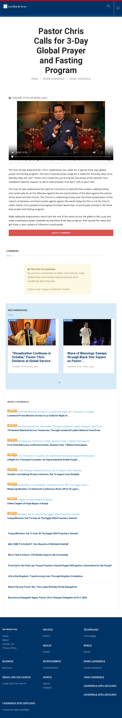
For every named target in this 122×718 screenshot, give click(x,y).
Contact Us (8, 643)
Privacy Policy (9, 647)
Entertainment (52, 661)
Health (47, 645)
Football (47, 687)
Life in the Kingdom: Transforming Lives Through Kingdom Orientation (45, 576)
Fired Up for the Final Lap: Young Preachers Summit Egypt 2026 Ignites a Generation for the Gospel (60, 565)
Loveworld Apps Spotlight (100, 686)
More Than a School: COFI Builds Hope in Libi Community (38, 555)
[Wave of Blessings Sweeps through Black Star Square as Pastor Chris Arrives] (87, 334)
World (88, 645)
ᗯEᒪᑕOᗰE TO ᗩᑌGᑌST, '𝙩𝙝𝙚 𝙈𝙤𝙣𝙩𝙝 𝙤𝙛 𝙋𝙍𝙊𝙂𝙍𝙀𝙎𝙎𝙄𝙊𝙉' (38, 544)
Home (34, 78)
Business (8, 661)
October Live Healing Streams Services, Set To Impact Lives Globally (43, 474)
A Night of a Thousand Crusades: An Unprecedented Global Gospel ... (43, 459)
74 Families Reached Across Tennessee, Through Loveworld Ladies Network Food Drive (53, 430)
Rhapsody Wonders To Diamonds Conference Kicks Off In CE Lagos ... (44, 489)
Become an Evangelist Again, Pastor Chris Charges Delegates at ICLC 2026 (47, 597)
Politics (48, 629)
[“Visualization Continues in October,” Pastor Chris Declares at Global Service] (32, 335)
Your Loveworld (94, 677)
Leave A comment (61, 233)
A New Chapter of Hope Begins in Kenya (27, 503)
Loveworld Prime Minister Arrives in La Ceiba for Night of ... (38, 415)
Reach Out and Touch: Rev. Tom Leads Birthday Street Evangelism (42, 587)
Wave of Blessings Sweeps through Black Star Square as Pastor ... (87, 357)
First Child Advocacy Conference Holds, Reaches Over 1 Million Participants (47, 445)
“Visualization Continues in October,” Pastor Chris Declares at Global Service (31, 357)
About (5, 639)
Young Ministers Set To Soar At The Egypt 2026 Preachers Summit (42, 518)
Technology (91, 629)
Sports (47, 677)
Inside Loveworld (53, 78)
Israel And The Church (16, 677)
